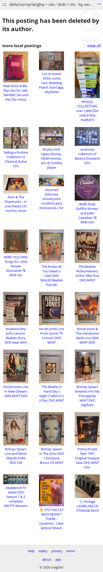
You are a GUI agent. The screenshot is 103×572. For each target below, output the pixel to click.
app (58, 559)
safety (43, 551)
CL (4, 4)
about (46, 559)
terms (70, 551)
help (31, 551)
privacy (57, 551)
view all (94, 45)
